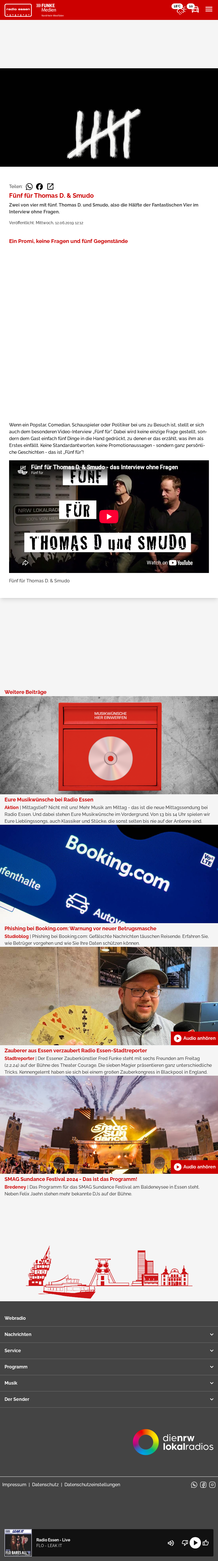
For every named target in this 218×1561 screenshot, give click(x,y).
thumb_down (185, 1542)
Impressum (14, 1484)
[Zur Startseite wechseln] (18, 10)
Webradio (15, 1318)
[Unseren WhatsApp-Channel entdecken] (194, 1484)
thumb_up (205, 1542)
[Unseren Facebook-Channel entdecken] (203, 1484)
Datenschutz (45, 1484)
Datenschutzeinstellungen (92, 1484)
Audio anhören (194, 1038)
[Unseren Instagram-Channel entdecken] (212, 1484)
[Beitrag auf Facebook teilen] (39, 186)
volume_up (171, 1543)
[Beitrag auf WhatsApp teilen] (29, 186)
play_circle (195, 1543)
